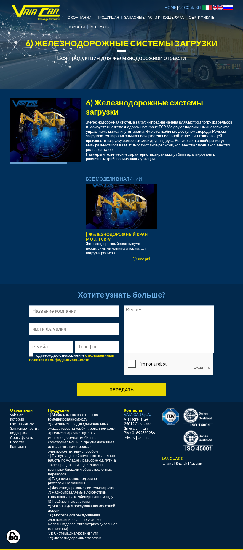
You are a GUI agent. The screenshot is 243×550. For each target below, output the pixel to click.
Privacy (129, 438)
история (17, 419)
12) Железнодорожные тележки (74, 538)
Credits (143, 438)
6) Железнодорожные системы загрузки (81, 488)
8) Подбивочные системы (69, 501)
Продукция (108, 17)
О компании (80, 17)
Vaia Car (16, 415)
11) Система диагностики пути (73, 533)
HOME (170, 7)
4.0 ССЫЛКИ (189, 7)
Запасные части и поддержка (154, 17)
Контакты (100, 27)
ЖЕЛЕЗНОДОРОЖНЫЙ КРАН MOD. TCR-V (117, 236)
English (181, 463)
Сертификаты (202, 17)
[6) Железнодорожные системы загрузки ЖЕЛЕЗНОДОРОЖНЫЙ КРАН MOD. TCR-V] (121, 206)
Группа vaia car (22, 424)
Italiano (167, 463)
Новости (76, 27)
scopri (143, 258)
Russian (196, 463)
